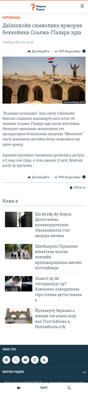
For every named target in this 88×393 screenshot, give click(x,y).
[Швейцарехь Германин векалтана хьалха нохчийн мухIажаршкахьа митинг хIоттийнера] (18, 251)
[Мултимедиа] (19, 388)
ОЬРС (44, 387)
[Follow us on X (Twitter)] (16, 360)
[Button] (38, 51)
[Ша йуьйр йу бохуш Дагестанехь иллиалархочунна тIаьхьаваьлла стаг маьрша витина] (18, 219)
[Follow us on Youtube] (25, 360)
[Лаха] (69, 388)
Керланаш (11, 18)
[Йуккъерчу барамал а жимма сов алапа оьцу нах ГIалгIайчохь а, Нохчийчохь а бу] (18, 316)
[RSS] (44, 360)
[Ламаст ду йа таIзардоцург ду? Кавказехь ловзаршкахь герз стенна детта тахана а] (18, 283)
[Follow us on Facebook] (6, 360)
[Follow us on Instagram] (35, 360)
